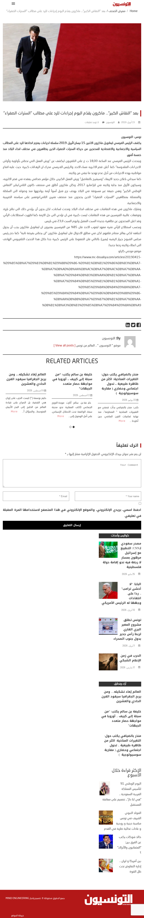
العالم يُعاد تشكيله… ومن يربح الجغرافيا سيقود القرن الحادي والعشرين (121, 696)
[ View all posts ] (64, 345)
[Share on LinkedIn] (128, 324)
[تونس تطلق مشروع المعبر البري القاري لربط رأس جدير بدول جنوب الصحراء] (108, 627)
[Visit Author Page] (130, 346)
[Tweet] (133, 324)
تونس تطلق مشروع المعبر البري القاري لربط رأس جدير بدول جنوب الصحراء (127, 629)
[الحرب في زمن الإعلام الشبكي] (108, 662)
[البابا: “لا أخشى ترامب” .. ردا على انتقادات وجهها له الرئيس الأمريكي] (108, 591)
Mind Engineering (17, 898)
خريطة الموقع (17, 916)
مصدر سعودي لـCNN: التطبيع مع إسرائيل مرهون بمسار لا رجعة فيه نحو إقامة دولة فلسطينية (122, 555)
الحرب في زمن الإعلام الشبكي (130, 658)
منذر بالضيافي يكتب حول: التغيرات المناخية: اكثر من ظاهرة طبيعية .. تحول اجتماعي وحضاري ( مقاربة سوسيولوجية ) (73, 383)
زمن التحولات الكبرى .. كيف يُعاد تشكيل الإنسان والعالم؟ (118, 379)
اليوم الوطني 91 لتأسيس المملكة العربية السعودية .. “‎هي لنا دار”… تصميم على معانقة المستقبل (121, 794)
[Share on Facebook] (138, 324)
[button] (12, 3)
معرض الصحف (117, 11)
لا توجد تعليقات (92, 122)
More (14, 416)
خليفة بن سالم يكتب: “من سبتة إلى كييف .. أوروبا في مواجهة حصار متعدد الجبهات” (26, 381)
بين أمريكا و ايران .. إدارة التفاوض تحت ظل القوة (130, 866)
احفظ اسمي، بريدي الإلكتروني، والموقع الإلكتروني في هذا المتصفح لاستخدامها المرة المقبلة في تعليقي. (72, 513)
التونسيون (110, 122)
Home (134, 11)
